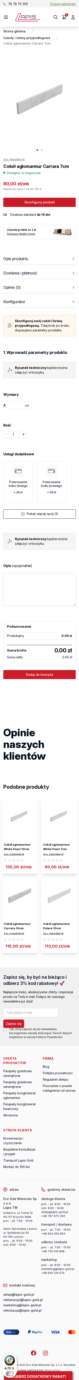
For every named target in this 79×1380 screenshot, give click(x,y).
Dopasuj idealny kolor (21, 233)
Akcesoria (10, 1115)
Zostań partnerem (63, 4)
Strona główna (14, 31)
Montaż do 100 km (16, 1167)
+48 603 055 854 (53, 1233)
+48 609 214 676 (53, 1273)
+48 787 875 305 (53, 1216)
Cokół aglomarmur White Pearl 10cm (17, 847)
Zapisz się (14, 1023)
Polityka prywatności (58, 1073)
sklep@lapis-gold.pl (23, 4)
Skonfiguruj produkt (39, 202)
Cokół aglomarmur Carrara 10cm (17, 926)
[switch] (10, 1373)
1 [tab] (37, 150)
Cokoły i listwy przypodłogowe (26, 38)
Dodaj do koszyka (39, 674)
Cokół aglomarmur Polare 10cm (56, 926)
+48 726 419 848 (53, 1251)
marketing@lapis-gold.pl (57, 1269)
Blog (46, 1066)
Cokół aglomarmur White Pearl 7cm (56, 847)
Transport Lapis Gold (18, 1160)
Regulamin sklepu (55, 1079)
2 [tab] (42, 150)
